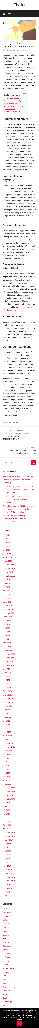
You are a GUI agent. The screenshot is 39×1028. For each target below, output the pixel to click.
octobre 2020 (8, 795)
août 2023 (6, 669)
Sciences (6, 991)
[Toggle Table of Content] (23, 95)
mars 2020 (7, 821)
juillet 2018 (7, 896)
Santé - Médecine (12, 422)
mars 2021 (7, 777)
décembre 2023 (9, 654)
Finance (6, 942)
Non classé (7, 976)
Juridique (6, 953)
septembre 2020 (9, 799)
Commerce (7, 916)
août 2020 (6, 803)
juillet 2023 (7, 673)
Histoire (6, 950)
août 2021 (6, 758)
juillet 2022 (7, 717)
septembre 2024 (9, 620)
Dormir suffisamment (12, 111)
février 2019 (7, 870)
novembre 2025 (9, 568)
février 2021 (7, 780)
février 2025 (7, 602)
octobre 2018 (8, 885)
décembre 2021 (9, 743)
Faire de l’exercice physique (15, 101)
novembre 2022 (9, 702)
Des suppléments (11, 103)
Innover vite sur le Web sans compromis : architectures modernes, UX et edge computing (18, 480)
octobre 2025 (8, 572)
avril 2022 (6, 728)
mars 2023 (7, 687)
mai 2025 (6, 591)
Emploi (5, 931)
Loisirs (5, 965)
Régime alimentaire (12, 98)
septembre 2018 (9, 888)
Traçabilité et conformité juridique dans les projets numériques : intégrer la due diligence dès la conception (19, 509)
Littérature (6, 957)
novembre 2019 (9, 836)
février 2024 (7, 647)
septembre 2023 (9, 665)
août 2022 (6, 714)
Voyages (6, 1005)
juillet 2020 (7, 806)
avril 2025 (6, 595)
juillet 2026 (7, 539)
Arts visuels (7, 913)
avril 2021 (6, 773)
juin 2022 (6, 721)
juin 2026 (6, 542)
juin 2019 (6, 855)
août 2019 (6, 847)
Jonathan (25, 50)
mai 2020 (6, 814)
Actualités (6, 909)
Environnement (8, 939)
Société (5, 994)
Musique (6, 972)
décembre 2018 (9, 877)
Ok (19, 1023)
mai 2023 (6, 680)
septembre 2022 (9, 710)
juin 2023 (6, 676)
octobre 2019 (8, 840)
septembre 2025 (9, 576)
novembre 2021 (9, 747)
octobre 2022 (8, 706)
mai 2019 (6, 858)
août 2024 (6, 624)
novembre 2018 (9, 881)
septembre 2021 (9, 754)
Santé (5, 983)
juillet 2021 (7, 762)
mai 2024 (6, 635)
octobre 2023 (8, 661)
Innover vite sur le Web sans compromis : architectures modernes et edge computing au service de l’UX (19, 490)
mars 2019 (7, 866)
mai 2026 (6, 546)
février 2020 (7, 825)
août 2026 (6, 535)
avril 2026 (6, 550)
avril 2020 (6, 818)
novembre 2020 (9, 792)
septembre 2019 (9, 844)
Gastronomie (7, 946)
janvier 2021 (7, 784)
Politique (6, 979)
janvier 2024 (7, 650)
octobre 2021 (8, 751)
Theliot (19, 5)
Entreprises (7, 935)
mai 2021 (6, 769)
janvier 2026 (7, 561)
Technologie (7, 1002)
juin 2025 (6, 587)
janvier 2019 (7, 873)
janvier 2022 (7, 739)
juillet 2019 (7, 851)
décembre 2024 (9, 609)
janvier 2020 (7, 829)
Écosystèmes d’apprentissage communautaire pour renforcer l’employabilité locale (14, 519)
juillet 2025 (7, 583)
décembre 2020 (9, 788)
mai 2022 (6, 725)
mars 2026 (7, 554)
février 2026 (7, 557)
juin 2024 (6, 632)
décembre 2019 (9, 832)
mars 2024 (7, 643)
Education (6, 927)
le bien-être (16, 355)
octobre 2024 (8, 617)
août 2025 (6, 580)
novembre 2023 (9, 658)
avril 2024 (6, 639)
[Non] (36, 1018)
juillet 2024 (7, 628)
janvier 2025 (7, 606)
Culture (5, 920)
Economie (6, 924)
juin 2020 (6, 810)
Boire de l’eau (10, 109)
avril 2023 (6, 684)
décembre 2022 (9, 699)
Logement (6, 961)
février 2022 (7, 736)
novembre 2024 (9, 613)
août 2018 (6, 892)
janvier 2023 (7, 695)
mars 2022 (7, 732)
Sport (5, 998)
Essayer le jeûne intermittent (15, 106)
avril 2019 (6, 862)
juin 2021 (6, 766)
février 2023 (7, 691)
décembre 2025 (9, 565)
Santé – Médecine (10, 987)
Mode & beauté (8, 968)
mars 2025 (7, 598)
